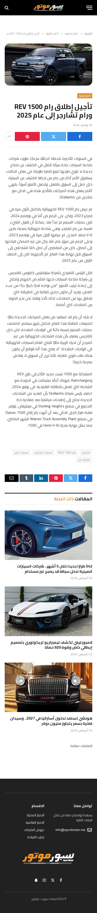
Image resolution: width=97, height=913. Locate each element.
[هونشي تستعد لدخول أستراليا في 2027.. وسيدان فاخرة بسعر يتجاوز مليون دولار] (48, 687)
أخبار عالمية (84, 95)
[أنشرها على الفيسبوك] (79, 136)
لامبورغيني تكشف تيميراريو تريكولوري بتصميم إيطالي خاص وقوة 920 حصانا (51, 645)
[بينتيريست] (27, 136)
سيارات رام (21, 452)
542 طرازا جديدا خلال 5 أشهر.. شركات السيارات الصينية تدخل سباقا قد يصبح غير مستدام (54, 569)
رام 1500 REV (67, 452)
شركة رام (84, 460)
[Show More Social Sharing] (9, 136)
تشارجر (86, 452)
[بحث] (7, 7)
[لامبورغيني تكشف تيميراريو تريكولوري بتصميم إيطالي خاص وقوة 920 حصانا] (48, 611)
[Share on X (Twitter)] (53, 136)
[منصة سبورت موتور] (48, 7)
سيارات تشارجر (43, 452)
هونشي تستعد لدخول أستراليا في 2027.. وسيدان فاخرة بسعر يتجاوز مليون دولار (51, 721)
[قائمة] (89, 7)
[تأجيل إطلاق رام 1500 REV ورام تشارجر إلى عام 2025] (48, 65)
